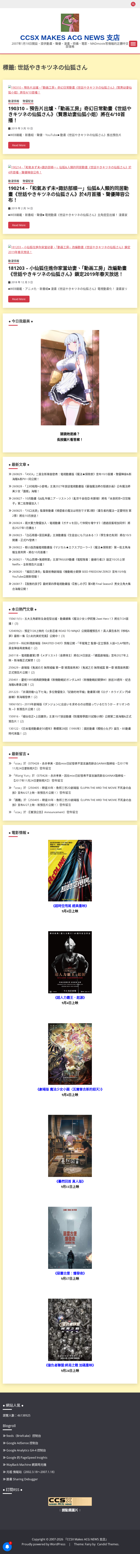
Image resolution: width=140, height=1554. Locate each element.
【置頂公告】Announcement (46, 812)
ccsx (17, 763)
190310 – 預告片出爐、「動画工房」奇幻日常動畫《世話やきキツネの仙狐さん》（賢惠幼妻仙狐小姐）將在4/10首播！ (69, 114)
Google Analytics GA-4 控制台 (26, 1450)
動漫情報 (13, 101)
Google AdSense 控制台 (22, 1443)
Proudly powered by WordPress (44, 1544)
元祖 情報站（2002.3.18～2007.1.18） (31, 1472)
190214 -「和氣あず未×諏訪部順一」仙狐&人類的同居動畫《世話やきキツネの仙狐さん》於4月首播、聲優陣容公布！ (68, 194)
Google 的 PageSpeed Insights (26, 1458)
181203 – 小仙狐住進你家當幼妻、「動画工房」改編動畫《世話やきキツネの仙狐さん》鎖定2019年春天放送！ (67, 271)
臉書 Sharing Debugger (22, 1479)
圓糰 (18, 800)
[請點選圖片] (70, 1505)
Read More (19, 145)
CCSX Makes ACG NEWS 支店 (70, 37)
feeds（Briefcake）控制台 (23, 1436)
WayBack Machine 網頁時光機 (26, 1465)
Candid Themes (107, 1544)
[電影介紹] (70, 900)
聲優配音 (28, 101)
